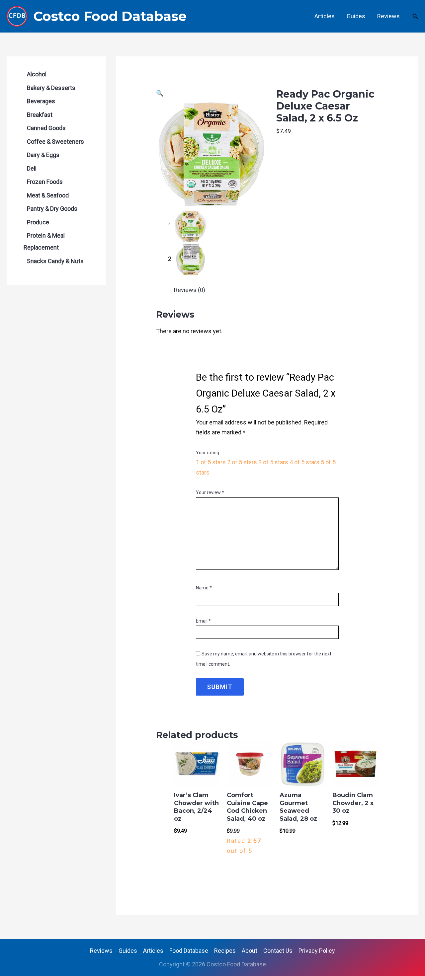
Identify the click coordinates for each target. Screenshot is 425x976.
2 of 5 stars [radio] (242, 462)
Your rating (207, 452)
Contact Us (278, 950)
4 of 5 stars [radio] (304, 462)
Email (203, 621)
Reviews (388, 16)
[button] (415, 16)
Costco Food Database (110, 16)
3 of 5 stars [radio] (273, 462)
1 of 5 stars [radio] (211, 462)
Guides (356, 16)
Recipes (225, 950)
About (249, 950)
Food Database (188, 950)
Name (204, 587)
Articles (324, 16)
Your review (210, 492)
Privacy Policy (316, 950)
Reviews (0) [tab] (189, 289)
